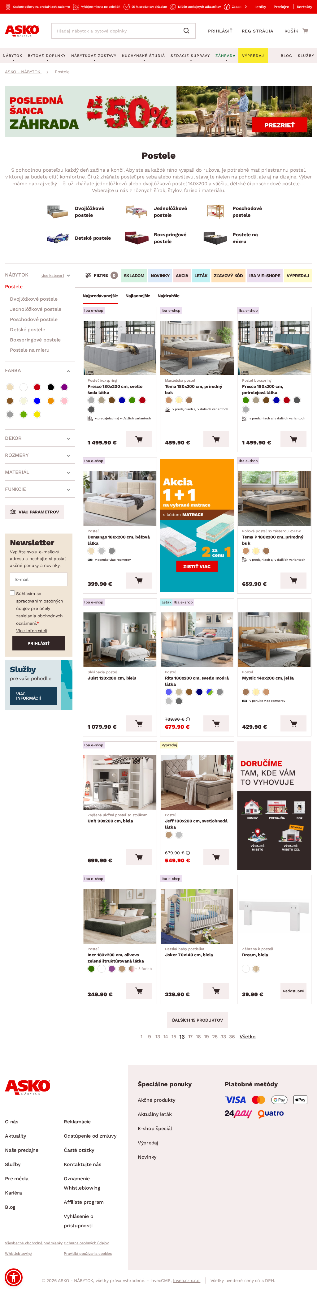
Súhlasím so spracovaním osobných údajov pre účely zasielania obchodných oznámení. (39, 608)
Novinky (147, 1157)
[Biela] (23, 387)
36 (232, 1037)
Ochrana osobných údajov (86, 1243)
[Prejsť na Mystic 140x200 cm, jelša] (274, 639)
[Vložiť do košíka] (139, 439)
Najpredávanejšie (100, 295)
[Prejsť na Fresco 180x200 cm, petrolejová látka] (274, 348)
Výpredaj (148, 1143)
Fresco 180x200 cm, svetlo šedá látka (115, 386)
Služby (306, 56)
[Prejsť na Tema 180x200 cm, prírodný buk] (197, 348)
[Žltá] (37, 414)
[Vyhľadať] (188, 31)
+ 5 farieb (143, 969)
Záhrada (225, 56)
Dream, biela (257, 952)
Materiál (17, 472)
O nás (11, 1122)
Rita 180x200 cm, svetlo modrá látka (197, 678)
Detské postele (27, 329)
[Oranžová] (50, 401)
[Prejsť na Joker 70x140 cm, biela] (197, 916)
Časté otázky (79, 1150)
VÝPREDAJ (298, 275)
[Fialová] (64, 387)
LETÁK (201, 275)
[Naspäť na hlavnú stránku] (22, 31)
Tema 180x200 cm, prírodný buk (193, 386)
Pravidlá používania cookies (87, 1253)
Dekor (13, 438)
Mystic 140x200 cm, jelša (268, 675)
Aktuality (15, 1136)
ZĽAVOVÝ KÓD (228, 275)
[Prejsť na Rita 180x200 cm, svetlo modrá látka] (197, 639)
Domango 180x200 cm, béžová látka (119, 537)
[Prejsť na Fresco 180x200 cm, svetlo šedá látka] (120, 348)
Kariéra (13, 1193)
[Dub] (256, 968)
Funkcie (15, 489)
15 (174, 1037)
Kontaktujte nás (82, 1164)
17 (190, 1037)
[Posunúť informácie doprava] (240, 7)
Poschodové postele (34, 319)
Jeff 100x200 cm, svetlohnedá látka (196, 821)
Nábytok (16, 275)
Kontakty (304, 7)
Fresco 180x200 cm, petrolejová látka (262, 386)
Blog (286, 56)
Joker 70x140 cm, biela (189, 952)
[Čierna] (50, 387)
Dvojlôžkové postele (33, 299)
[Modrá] (37, 401)
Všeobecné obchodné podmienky (34, 1243)
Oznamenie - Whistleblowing (82, 1183)
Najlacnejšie (137, 295)
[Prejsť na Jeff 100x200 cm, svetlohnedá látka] (197, 782)
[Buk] (168, 400)
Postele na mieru (30, 350)
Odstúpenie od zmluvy (90, 1136)
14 (165, 1037)
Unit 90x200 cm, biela (117, 818)
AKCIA (182, 275)
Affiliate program (84, 1202)
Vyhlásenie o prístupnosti (78, 1221)
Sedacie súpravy (190, 56)
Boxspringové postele (35, 340)
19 (206, 1037)
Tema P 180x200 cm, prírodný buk (272, 537)
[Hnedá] (10, 401)
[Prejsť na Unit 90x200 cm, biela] (120, 782)
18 (198, 1037)
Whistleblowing (18, 1253)
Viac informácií (31, 630)
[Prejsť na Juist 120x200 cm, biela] (120, 639)
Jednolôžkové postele (35, 309)
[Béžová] (10, 387)
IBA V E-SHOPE (264, 275)
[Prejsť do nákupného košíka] (296, 30)
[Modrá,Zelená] (209, 692)
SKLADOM (134, 275)
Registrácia (257, 30)
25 (215, 1037)
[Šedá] (10, 414)
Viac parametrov (39, 511)
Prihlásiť (220, 30)
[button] (13, 1277)
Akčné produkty (156, 1100)
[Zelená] (23, 414)
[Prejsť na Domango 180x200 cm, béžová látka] (120, 498)
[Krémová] (23, 401)
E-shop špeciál (155, 1128)
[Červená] (37, 387)
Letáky (260, 7)
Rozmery (16, 455)
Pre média (16, 1179)
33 (223, 1037)
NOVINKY (160, 275)
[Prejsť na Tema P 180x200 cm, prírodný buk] (274, 498)
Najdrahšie (169, 295)
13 (157, 1037)
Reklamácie (77, 1122)
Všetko (248, 1037)
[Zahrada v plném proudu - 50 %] (158, 136)
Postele (13, 287)
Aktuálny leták (155, 1114)
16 (182, 1036)
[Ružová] (64, 401)
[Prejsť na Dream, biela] (274, 916)
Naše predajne (21, 1150)
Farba (13, 370)
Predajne (281, 7)
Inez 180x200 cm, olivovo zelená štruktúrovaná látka (116, 955)
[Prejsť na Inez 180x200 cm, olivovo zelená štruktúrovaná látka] (120, 916)
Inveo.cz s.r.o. (186, 1280)
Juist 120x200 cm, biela (112, 675)
